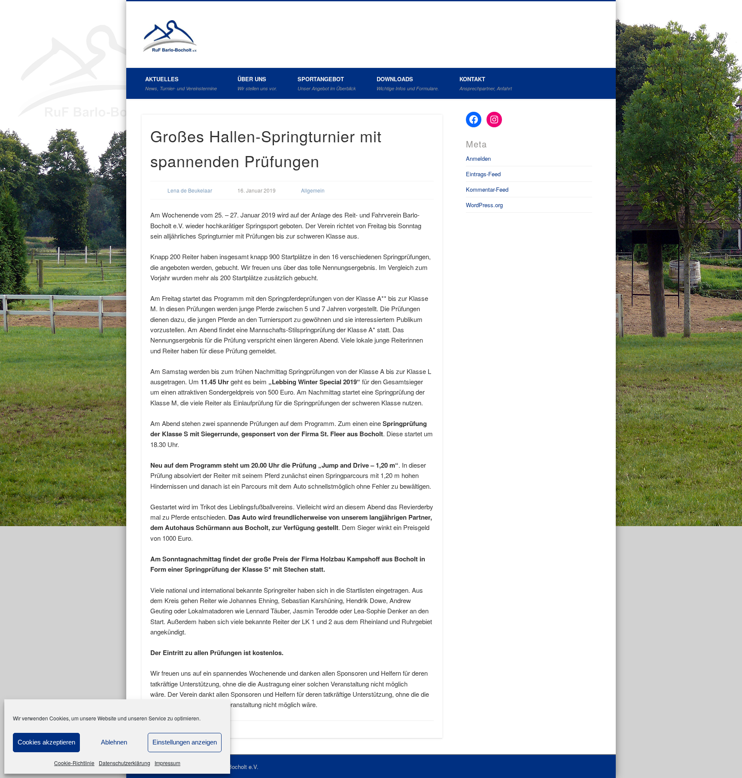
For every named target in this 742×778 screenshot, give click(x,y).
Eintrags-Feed (483, 174)
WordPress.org (484, 205)
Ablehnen (114, 742)
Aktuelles (181, 83)
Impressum (167, 762)
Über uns (257, 83)
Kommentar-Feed (487, 189)
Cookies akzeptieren (46, 742)
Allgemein (313, 190)
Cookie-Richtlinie (74, 762)
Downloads (408, 83)
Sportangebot (327, 83)
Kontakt (485, 83)
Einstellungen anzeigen (184, 742)
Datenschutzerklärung (124, 762)
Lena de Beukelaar (189, 190)
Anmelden (478, 158)
